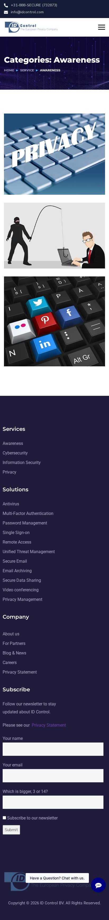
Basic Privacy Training (42, 175)
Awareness (22, 183)
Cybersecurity (50, 251)
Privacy (44, 183)
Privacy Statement (49, 725)
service (27, 70)
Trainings (25, 243)
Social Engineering (38, 347)
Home (9, 70)
